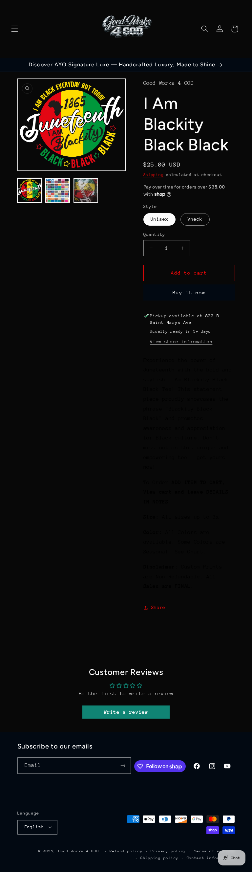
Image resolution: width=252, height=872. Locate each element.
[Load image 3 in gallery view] (86, 190)
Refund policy (126, 851)
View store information (181, 341)
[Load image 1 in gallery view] (29, 190)
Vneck (195, 219)
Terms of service (214, 851)
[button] (14, 28)
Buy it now (189, 292)
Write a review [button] (126, 712)
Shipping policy (159, 858)
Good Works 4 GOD (78, 851)
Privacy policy (168, 851)
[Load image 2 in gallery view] (57, 190)
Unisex (159, 219)
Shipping (153, 174)
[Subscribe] (122, 765)
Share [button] (158, 607)
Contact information (211, 858)
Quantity (154, 234)
